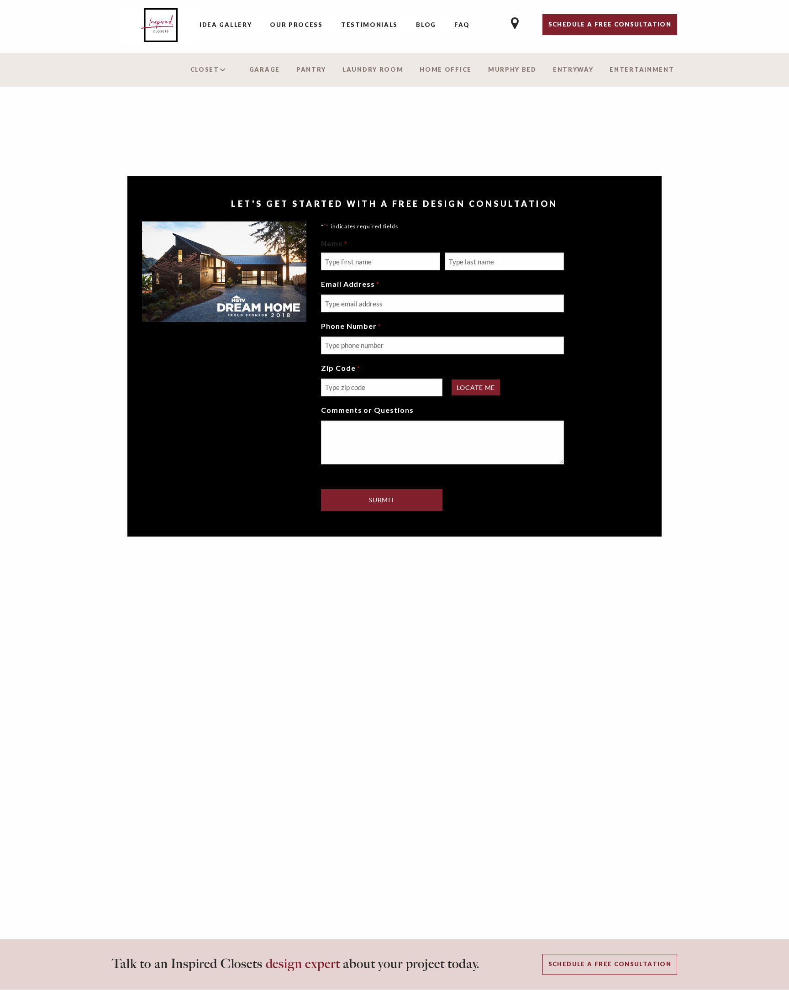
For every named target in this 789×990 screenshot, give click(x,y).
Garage (264, 69)
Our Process (296, 24)
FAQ (462, 24)
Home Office (446, 69)
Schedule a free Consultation (609, 24)
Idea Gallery (226, 24)
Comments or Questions (367, 409)
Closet (204, 69)
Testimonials (369, 24)
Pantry (311, 69)
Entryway (573, 69)
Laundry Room (372, 69)
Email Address (350, 283)
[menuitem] (226, 25)
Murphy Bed (512, 69)
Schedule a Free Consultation (609, 964)
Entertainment (642, 69)
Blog (426, 24)
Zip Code (340, 367)
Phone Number (351, 325)
